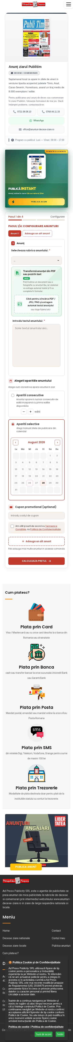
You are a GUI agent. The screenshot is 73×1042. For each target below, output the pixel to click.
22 (50, 476)
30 (57, 482)
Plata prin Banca (36, 667)
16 (57, 469)
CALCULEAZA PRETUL (34, 561)
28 (43, 482)
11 (23, 469)
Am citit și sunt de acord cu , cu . (38, 527)
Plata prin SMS (37, 747)
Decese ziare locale (14, 945)
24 (15, 482)
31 (16, 489)
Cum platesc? (11, 953)
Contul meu (58, 938)
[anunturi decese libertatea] (36, 840)
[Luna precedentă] (15, 442)
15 (50, 469)
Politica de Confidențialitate (45, 529)
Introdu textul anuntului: (29, 321)
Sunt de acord (43, 1034)
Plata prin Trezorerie (36, 788)
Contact (56, 930)
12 (30, 469)
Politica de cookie (18, 1026)
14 (43, 469)
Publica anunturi (61, 945)
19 (30, 476)
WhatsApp (38, 120)
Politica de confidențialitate (47, 1026)
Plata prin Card (36, 627)
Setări (60, 1034)
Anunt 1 (15, 233)
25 (22, 482)
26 (29, 482)
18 (23, 476)
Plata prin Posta (36, 707)
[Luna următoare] (57, 442)
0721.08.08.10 (24, 111)
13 (36, 469)
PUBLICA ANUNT (26, 867)
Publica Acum (39, 202)
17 (16, 476)
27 (36, 482)
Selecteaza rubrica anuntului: (30, 250)
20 (36, 476)
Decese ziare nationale (16, 938)
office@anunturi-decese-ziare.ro (38, 129)
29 (50, 482)
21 (43, 476)
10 (16, 469)
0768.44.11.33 (53, 111)
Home (6, 930)
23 (57, 476)
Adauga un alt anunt (37, 233)
